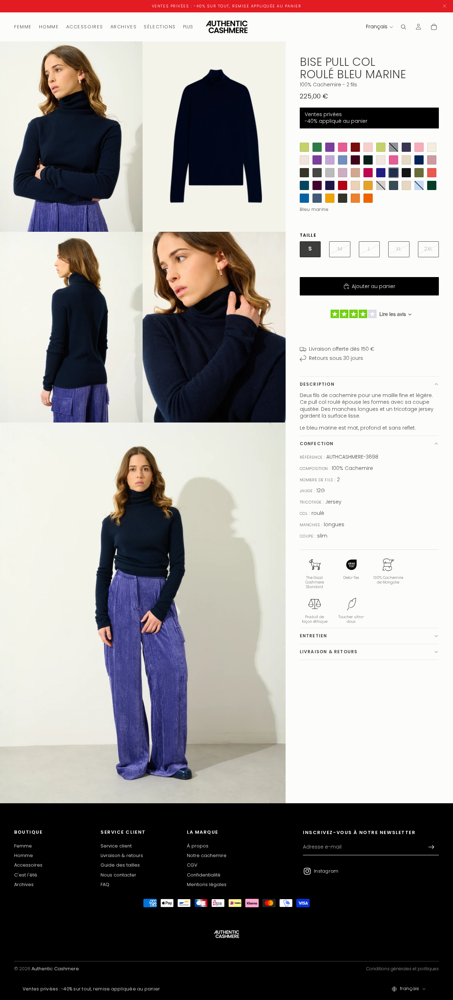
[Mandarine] (355, 198)
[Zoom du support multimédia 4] (214, 327)
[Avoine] (406, 185)
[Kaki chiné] (342, 198)
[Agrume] (304, 147)
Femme (23, 846)
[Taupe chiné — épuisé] (380, 185)
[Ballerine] (368, 147)
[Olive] (419, 172)
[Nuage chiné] (329, 172)
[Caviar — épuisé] (393, 147)
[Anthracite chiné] (317, 172)
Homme (23, 855)
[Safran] (368, 185)
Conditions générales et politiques (402, 969)
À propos (197, 846)
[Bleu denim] (317, 198)
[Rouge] (342, 185)
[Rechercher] (403, 27)
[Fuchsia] (368, 172)
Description (317, 384)
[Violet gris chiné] (406, 147)
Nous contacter (118, 875)
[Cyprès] (368, 160)
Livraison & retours (329, 652)
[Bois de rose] (431, 160)
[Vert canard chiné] (393, 185)
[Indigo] (380, 172)
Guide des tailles (120, 865)
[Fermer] (444, 6)
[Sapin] (431, 185)
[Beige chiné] (304, 160)
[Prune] (317, 185)
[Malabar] (419, 147)
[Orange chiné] (431, 172)
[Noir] (406, 172)
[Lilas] (329, 160)
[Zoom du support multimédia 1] (71, 136)
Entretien (313, 636)
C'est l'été (25, 875)
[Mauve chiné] (342, 172)
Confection (317, 444)
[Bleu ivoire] (431, 147)
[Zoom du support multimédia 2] (214, 136)
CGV (192, 865)
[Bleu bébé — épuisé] (419, 185)
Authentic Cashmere (55, 968)
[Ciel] (342, 160)
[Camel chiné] (355, 172)
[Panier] (434, 27)
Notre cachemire (206, 855)
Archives (24, 884)
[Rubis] (355, 147)
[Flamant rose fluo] (342, 147)
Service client (116, 846)
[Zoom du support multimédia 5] (143, 613)
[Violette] (317, 160)
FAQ (105, 884)
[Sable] (355, 185)
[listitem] (187, 27)
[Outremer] (419, 160)
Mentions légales (206, 884)
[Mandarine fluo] (368, 198)
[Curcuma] (329, 198)
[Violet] (329, 147)
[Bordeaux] (355, 160)
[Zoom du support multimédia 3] (71, 327)
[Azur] (304, 198)
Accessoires (28, 865)
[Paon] (304, 185)
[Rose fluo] (393, 160)
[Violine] (406, 160)
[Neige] (380, 160)
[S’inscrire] (431, 847)
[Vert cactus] (317, 147)
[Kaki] (304, 172)
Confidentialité (203, 875)
